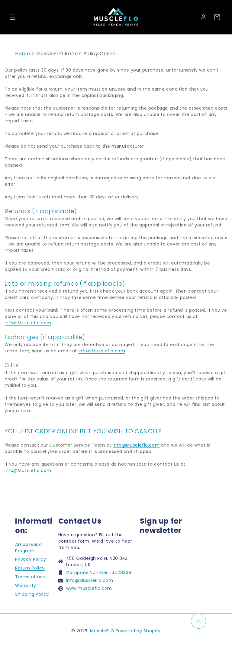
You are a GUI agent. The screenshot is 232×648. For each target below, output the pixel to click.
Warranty (25, 585)
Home (22, 53)
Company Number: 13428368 (98, 572)
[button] (12, 17)
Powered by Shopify (138, 631)
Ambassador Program (29, 547)
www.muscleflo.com (89, 588)
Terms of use (30, 577)
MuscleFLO (102, 631)
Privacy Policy (30, 559)
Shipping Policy (32, 594)
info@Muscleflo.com (28, 323)
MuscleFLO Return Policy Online (76, 53)
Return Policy (30, 568)
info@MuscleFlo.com (89, 580)
